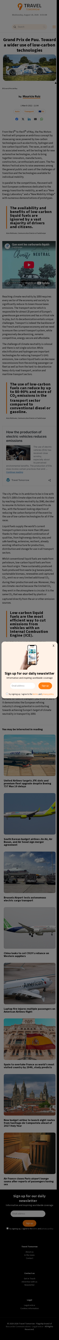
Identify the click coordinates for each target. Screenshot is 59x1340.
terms (35, 694)
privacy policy (48, 694)
